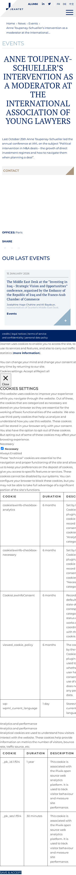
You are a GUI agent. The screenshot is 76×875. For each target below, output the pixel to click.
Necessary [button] (7, 444)
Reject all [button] (43, 371)
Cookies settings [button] (11, 371)
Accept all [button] (30, 371)
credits (6, 333)
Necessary (11, 448)
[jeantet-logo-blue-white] (30, 8)
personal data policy (36, 337)
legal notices (19, 333)
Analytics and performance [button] (18, 723)
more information (26, 353)
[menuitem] (34, 4)
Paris (19, 232)
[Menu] (69, 12)
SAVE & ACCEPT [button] (11, 872)
